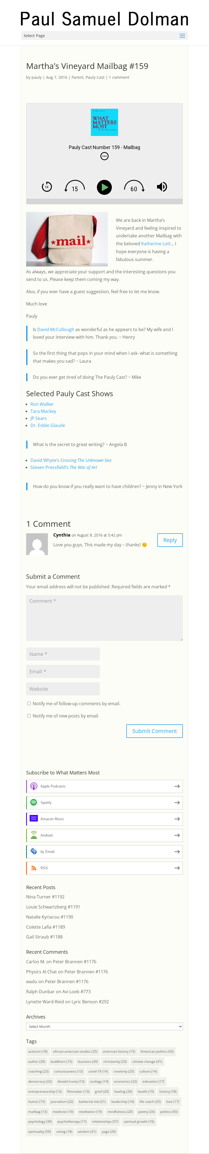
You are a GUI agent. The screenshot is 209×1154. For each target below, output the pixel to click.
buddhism (61, 1061)
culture (148, 1071)
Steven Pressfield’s (63, 467)
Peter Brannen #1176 (74, 962)
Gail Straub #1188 (44, 937)
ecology (99, 1081)
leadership (122, 1101)
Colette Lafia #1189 (45, 927)
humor (36, 1101)
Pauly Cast (95, 77)
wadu (31, 982)
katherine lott (92, 1101)
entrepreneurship (45, 1091)
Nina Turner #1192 (45, 897)
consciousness (68, 1071)
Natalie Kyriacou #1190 (49, 917)
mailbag (37, 1111)
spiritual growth (139, 1121)
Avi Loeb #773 (76, 992)
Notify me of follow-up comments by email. (76, 704)
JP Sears (38, 418)
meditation (90, 1111)
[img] (104, 156)
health (146, 1091)
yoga (109, 1131)
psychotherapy (72, 1121)
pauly (37, 77)
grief (102, 1091)
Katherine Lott (156, 244)
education (153, 1081)
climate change (147, 1061)
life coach (150, 1101)
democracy (40, 1081)
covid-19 (98, 1071)
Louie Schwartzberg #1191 (53, 907)
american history (119, 1051)
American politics (157, 1051)
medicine (63, 1111)
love (172, 1101)
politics (169, 1111)
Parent (78, 77)
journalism (62, 1101)
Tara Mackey (43, 411)
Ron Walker (42, 404)
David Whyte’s (70, 460)
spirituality (39, 1131)
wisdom (87, 1131)
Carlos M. (35, 962)
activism (38, 1051)
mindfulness (120, 1111)
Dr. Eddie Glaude (47, 425)
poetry (146, 1111)
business (88, 1061)
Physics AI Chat (41, 972)
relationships (105, 1121)
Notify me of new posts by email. (66, 716)
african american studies (75, 1051)
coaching (38, 1071)
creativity (123, 1071)
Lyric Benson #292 (90, 1002)
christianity (115, 1061)
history (168, 1091)
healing (123, 1091)
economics (125, 1081)
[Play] (106, 187)
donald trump (71, 1081)
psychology (40, 1121)
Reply (170, 540)
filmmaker (78, 1091)
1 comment (119, 77)
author (36, 1061)
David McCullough (55, 329)
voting (64, 1131)
